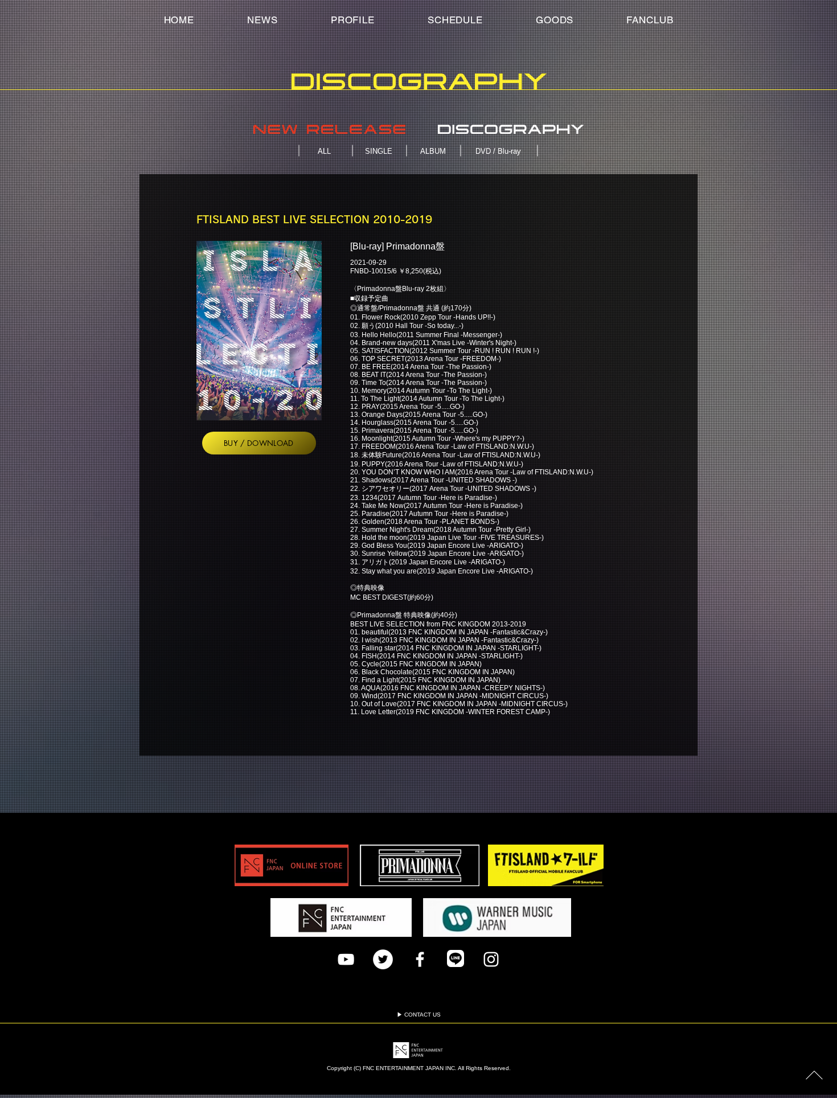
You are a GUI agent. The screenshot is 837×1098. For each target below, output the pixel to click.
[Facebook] (420, 959)
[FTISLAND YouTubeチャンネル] (346, 959)
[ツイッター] (383, 959)
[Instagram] (491, 959)
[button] (650, 20)
